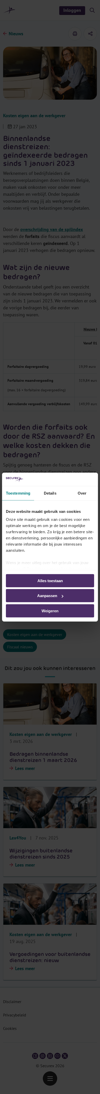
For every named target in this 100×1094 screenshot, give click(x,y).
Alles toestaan (50, 581)
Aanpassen (47, 595)
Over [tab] (82, 493)
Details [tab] (50, 493)
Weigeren (50, 611)
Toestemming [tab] (18, 493)
